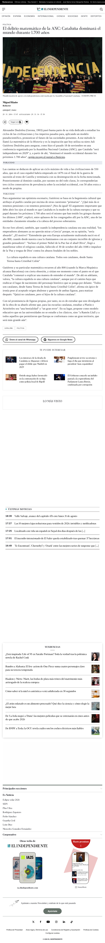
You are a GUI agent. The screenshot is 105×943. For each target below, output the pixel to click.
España (17, 16)
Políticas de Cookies (91, 930)
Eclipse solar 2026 (11, 800)
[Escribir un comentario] (27, 122)
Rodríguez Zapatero (12, 812)
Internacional (46, 16)
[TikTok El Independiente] (72, 922)
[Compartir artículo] (5, 122)
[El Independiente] (52, 9)
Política (7, 24)
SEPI (5, 804)
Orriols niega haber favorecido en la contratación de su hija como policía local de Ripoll (33, 378)
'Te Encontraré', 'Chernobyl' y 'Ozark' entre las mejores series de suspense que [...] (56, 545)
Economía (29, 16)
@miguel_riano (9, 110)
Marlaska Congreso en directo (50, 2)
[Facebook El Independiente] (40, 922)
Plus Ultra (7, 808)
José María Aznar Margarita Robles (76, 2)
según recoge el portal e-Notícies (46, 156)
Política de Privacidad (14, 930)
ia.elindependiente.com (27, 888)
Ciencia (61, 16)
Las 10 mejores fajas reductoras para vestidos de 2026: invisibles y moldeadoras (55, 523)
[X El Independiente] (33, 922)
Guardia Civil (9, 820)
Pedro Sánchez (9, 816)
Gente (84, 16)
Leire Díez (7, 824)
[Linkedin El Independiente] (64, 922)
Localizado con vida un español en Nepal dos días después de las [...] (49, 531)
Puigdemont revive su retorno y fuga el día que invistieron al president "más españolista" (82, 361)
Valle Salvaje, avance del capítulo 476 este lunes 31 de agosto (45, 516)
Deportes (96, 16)
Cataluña (9, 328)
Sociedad (73, 16)
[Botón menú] (3, 9)
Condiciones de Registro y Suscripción (65, 930)
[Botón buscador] (101, 9)
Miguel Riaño (10, 102)
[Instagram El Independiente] (56, 922)
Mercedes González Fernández (17, 829)
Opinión (6, 16)
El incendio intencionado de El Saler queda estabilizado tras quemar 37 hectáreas (56, 538)
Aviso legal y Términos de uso (37, 930)
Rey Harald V (33, 2)
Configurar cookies (53, 933)
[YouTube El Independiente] (48, 922)
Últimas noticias (20, 2)
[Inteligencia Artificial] (27, 882)
